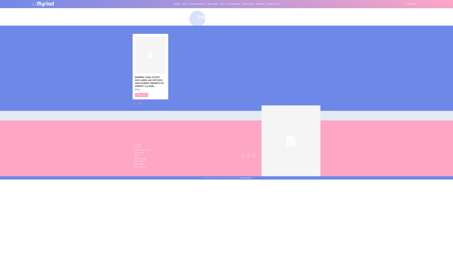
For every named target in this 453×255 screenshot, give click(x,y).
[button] (410, 4)
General (290, 148)
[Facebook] (243, 155)
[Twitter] (254, 155)
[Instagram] (248, 155)
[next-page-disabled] (141, 103)
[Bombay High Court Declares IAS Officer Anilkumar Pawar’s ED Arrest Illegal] (150, 54)
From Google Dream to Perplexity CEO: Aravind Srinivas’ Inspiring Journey (291, 138)
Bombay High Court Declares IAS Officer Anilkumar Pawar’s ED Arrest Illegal (149, 81)
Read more (141, 95)
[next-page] (318, 173)
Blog (137, 89)
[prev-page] (135, 103)
